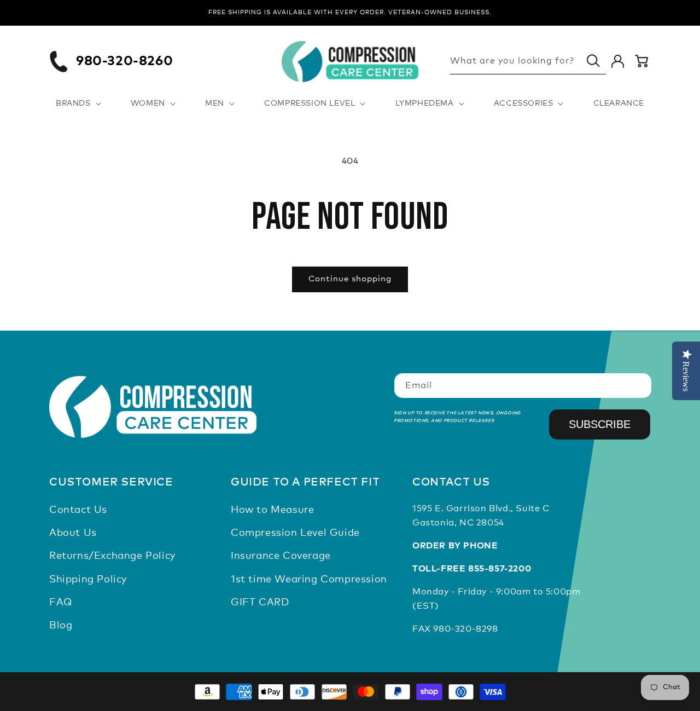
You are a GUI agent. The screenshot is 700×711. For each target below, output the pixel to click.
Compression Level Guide (295, 533)
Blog (60, 626)
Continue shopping (350, 279)
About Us (73, 533)
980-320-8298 (465, 629)
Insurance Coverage (281, 557)
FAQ (60, 603)
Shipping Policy (88, 580)
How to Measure (272, 510)
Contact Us (78, 510)
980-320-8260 (124, 61)
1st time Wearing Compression (309, 580)
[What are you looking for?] (593, 61)
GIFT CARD (260, 603)
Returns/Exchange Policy (112, 557)
